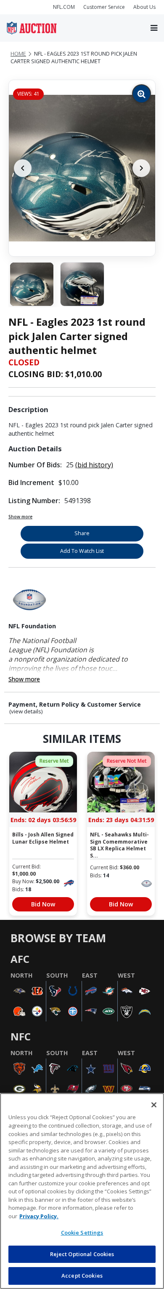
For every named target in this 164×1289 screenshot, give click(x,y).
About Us (144, 7)
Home (18, 53)
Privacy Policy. (38, 1216)
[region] (82, 1191)
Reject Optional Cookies (82, 1254)
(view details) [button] (26, 711)
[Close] (154, 1105)
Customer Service (104, 7)
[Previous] (23, 168)
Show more (20, 517)
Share (82, 533)
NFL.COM (64, 7)
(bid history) (94, 464)
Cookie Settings (82, 1232)
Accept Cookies (82, 1275)
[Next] (141, 168)
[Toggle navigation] (154, 28)
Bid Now (43, 904)
